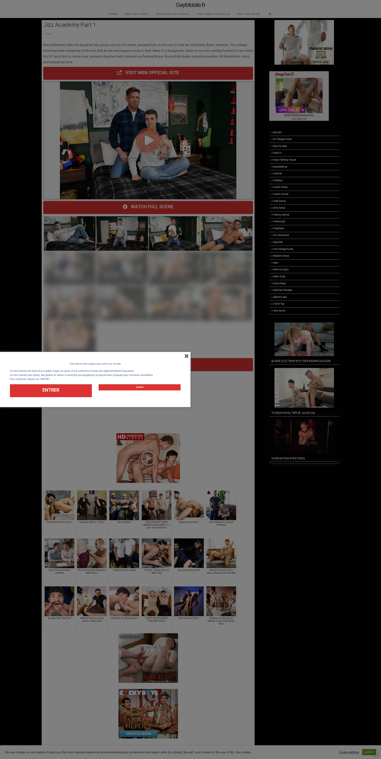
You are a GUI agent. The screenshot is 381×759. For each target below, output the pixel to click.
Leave (139, 386)
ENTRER (50, 390)
